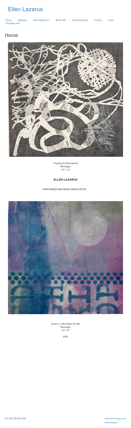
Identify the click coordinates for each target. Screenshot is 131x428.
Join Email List (17, 418)
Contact (98, 20)
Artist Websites (110, 422)
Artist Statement (41, 20)
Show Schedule (80, 20)
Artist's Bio (61, 20)
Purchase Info (13, 23)
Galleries (22, 20)
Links (111, 20)
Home (9, 20)
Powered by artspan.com (115, 418)
